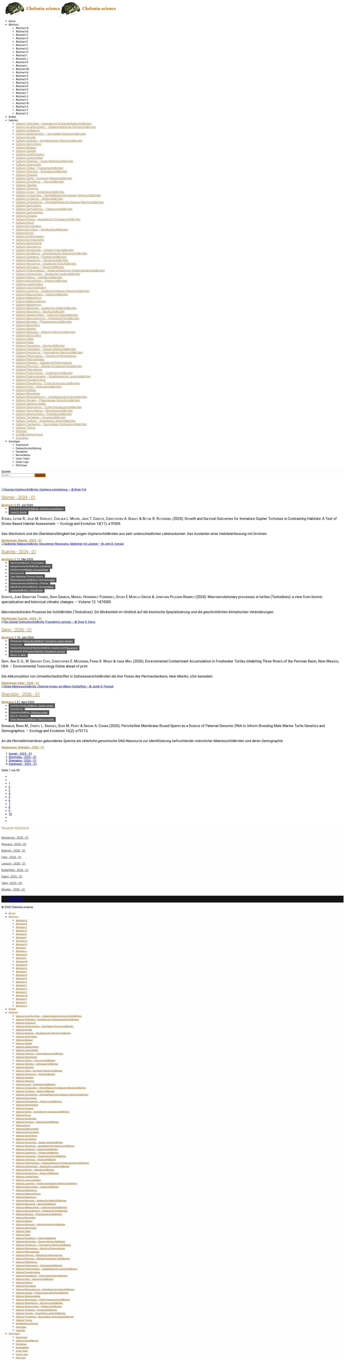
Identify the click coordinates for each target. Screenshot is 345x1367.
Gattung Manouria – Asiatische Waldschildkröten (46, 308)
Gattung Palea (25, 342)
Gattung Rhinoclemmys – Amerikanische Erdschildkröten (51, 397)
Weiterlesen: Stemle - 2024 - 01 (21, 540)
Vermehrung (16, 709)
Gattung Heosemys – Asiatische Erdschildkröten (46, 263)
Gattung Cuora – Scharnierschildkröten (40, 192)
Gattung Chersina (26, 175)
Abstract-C (22, 34)
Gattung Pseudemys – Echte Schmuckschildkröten (48, 383)
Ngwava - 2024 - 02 (13, 844)
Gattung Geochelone (29, 243)
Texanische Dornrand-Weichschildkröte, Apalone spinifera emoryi (44, 648)
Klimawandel (17, 573)
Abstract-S (22, 89)
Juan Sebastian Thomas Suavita (26, 576)
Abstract (14, 24)
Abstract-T (22, 93)
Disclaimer (22, 451)
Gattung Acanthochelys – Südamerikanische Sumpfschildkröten (56, 127)
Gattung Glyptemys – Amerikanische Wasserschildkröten (51, 253)
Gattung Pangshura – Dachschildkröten (40, 345)
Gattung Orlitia (24, 339)
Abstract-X (22, 106)
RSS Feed (21, 465)
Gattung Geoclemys (28, 246)
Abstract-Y (22, 110)
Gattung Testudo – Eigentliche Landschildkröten (45, 421)
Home (12, 21)
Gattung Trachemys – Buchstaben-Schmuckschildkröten (51, 424)
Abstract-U (22, 96)
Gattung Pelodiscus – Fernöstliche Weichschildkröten (49, 352)
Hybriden (21, 431)
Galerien (13, 120)
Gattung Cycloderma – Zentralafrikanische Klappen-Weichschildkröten (60, 202)
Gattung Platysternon (29, 369)
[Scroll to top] (2, 1364)
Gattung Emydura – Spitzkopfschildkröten (42, 229)
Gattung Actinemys (28, 130)
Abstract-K (22, 62)
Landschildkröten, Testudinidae (26, 590)
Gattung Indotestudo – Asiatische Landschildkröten (48, 274)
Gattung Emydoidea (28, 226)
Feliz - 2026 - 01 (11, 857)
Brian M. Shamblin (19, 716)
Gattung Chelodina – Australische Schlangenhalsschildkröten (53, 123)
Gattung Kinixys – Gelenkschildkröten (39, 277)
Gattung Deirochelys (28, 205)
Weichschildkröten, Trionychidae (27, 563)
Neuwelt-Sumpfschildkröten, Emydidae (30, 566)
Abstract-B (22, 31)
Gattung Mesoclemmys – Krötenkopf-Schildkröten (47, 318)
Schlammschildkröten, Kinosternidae (29, 569)
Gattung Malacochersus (31, 301)
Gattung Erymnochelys (30, 239)
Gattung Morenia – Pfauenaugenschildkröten (44, 321)
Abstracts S (8, 505)
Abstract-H (22, 52)
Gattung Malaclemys (29, 298)
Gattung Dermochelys (29, 212)
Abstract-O (22, 75)
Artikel (12, 116)
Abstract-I (21, 55)
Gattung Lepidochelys (29, 284)
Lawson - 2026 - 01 (13, 863)
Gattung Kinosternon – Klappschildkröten (41, 280)
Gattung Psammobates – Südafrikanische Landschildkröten (53, 376)
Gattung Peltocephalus (30, 359)
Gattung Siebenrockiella (31, 403)
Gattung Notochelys (28, 335)
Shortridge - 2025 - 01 (22, 757)
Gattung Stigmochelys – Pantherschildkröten (44, 414)
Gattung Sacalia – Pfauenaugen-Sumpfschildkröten (48, 400)
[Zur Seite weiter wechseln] (10, 817)
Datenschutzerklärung (28, 448)
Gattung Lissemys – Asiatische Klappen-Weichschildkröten (52, 291)
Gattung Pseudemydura (30, 380)
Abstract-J (22, 58)
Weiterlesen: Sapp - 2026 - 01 (20, 683)
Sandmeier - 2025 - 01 (23, 764)
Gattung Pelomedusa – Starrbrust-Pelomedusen (46, 356)
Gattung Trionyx (25, 427)
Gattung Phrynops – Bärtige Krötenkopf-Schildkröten (49, 366)
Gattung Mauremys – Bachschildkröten (40, 311)
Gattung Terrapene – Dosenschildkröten (41, 417)
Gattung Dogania (26, 216)
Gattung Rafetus (26, 390)
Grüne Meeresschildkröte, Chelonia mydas (32, 719)
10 (10, 814)
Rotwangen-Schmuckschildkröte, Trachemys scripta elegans (41, 641)
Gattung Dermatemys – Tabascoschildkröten (44, 209)
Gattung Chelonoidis (28, 164)
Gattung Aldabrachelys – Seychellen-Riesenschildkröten (51, 134)
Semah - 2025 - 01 (20, 753)
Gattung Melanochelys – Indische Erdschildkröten (47, 315)
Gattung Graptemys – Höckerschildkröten (42, 260)
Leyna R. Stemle (18, 512)
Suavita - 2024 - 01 (18, 551)
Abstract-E (22, 41)
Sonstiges (22, 438)
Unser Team (23, 458)
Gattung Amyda (25, 137)
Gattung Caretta (26, 151)
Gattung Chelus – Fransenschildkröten (39, 168)
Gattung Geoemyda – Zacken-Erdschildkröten (45, 250)
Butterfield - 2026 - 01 (15, 870)
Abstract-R (22, 86)
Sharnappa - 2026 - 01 (22, 760)
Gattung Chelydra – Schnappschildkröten (41, 171)
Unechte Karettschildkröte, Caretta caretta (31, 705)
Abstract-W (22, 103)
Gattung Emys (24, 233)
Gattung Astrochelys (28, 144)
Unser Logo (22, 462)
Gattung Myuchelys (28, 325)
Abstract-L (22, 65)
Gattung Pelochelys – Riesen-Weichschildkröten (46, 349)
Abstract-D (22, 38)
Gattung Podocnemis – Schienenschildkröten (44, 373)
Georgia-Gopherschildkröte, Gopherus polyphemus (36, 508)
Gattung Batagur (26, 147)
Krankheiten (16, 644)
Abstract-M (22, 69)
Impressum (22, 444)
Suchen (6, 471)
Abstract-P (22, 79)
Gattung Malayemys (28, 304)
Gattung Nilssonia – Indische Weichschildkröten (45, 332)
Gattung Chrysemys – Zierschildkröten (40, 181)
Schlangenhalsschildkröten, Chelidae (29, 583)
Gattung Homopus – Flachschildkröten (40, 267)
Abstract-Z (22, 113)
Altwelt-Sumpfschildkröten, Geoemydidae (32, 586)
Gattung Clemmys (27, 188)
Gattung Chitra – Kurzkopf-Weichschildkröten (44, 178)
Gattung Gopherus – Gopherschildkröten (41, 257)
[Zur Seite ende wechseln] (10, 821)
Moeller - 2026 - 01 (13, 889)
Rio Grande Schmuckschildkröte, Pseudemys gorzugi (37, 651)
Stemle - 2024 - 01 (18, 497)
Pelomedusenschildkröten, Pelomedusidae (32, 580)
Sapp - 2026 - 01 (16, 629)
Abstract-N (22, 72)
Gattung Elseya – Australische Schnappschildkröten (48, 219)
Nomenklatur (23, 455)
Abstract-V (22, 99)
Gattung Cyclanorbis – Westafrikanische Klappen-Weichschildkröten (58, 195)
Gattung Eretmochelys (30, 236)
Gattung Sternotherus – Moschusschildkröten (44, 410)
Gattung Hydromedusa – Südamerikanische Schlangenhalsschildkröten (60, 270)
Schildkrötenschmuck (29, 434)
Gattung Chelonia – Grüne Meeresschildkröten (44, 161)
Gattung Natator (26, 328)
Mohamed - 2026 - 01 (15, 837)
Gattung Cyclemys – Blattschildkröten (39, 199)
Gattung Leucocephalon (31, 287)
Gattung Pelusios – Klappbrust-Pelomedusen (44, 362)
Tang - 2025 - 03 (11, 883)
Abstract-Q (22, 82)
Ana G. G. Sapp (18, 654)
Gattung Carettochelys (30, 154)
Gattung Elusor (25, 222)
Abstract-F (22, 45)
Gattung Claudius (26, 185)
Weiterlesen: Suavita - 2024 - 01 (21, 618)
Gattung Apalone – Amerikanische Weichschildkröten (49, 140)
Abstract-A (22, 28)
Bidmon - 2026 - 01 (13, 850)
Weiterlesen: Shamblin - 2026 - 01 (22, 747)
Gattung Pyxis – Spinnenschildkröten (38, 386)
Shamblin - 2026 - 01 (20, 694)
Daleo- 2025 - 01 (11, 876)
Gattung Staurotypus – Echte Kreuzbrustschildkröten (49, 407)
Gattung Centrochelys (29, 158)
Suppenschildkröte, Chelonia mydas (28, 712)
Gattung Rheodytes (28, 393)
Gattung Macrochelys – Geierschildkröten (42, 294)
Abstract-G (22, 48)
